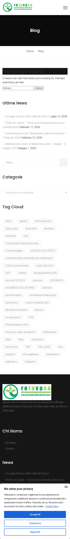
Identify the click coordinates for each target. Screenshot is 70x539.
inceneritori (11, 302)
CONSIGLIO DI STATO (42, 250)
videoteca (11, 361)
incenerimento (13, 295)
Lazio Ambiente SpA (37, 302)
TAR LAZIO (44, 346)
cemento (10, 235)
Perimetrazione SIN (16, 324)
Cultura (22, 272)
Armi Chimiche (43, 221)
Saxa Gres (37, 339)
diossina (37, 280)
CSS (7, 272)
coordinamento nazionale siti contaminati (29, 258)
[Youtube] (8, 417)
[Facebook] (4, 417)
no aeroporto (13, 317)
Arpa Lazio (11, 228)
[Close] (67, 486)
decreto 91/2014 (15, 280)
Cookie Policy (52, 506)
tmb (60, 346)
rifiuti (8, 339)
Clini (26, 235)
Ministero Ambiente (16, 309)
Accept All (35, 514)
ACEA (8, 221)
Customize (35, 523)
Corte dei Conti (44, 265)
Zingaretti (30, 361)
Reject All (35, 532)
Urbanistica (52, 354)
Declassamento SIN (45, 272)
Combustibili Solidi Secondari (21, 243)
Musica (39, 309)
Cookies (9, 448)
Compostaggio (14, 250)
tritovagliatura (30, 354)
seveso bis (11, 346)
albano (23, 221)
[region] (35, 511)
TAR (28, 346)
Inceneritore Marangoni (42, 295)
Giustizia (47, 287)
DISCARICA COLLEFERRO (20, 287)
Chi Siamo (10, 442)
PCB (30, 317)
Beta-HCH (30, 228)
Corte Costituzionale (16, 265)
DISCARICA (56, 280)
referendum (49, 332)
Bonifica (49, 228)
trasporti (10, 354)
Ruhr (21, 339)
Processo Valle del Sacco (20, 332)
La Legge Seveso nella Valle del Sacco (27, 116)
